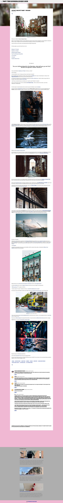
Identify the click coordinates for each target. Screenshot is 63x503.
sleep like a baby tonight (25, 319)
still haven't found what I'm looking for (25, 283)
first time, (24, 78)
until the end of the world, (37, 290)
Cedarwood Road (28, 241)
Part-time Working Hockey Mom (15, 1)
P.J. (15, 394)
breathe (14, 245)
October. (39, 86)
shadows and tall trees (15, 125)
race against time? (38, 283)
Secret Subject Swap (15, 362)
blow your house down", (38, 242)
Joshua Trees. (35, 125)
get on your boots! (23, 79)
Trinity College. (34, 185)
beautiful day (20, 88)
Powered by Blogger (32, 501)
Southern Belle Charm (15, 58)
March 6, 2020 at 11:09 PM (21, 383)
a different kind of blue (40, 317)
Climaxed (13, 57)
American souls (18, 182)
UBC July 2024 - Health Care (24, 458)
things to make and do (21, 150)
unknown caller (42, 241)
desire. (43, 180)
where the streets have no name (33, 288)
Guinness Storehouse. (44, 153)
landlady (15, 242)
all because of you (18, 355)
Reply (16, 374)
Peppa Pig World (15, 76)
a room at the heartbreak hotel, (23, 315)
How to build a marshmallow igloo (25, 491)
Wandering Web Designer (16, 52)
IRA (26, 242)
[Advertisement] (31, 438)
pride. (32, 211)
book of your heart (23, 186)
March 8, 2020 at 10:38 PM (28, 389)
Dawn (16, 383)
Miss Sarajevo (18, 317)
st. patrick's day (22, 362)
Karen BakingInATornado (20, 371)
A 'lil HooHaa (14, 55)
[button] (12, 13)
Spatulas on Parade (15, 50)
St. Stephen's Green (29, 362)
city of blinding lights (44, 124)
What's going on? (15, 287)
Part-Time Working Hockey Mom (17, 53)
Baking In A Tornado (15, 49)
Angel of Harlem (25, 285)
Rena (16, 376)
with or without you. (35, 78)
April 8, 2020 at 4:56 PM (19, 394)
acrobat (15, 285)
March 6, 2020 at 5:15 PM (20, 376)
